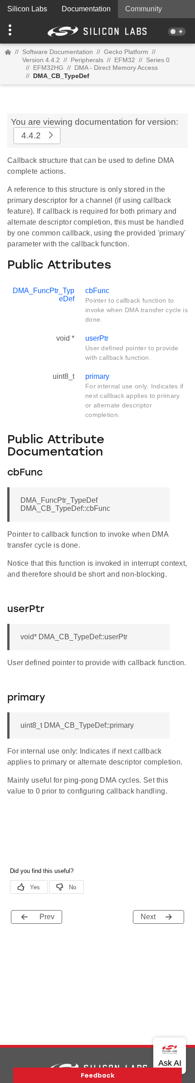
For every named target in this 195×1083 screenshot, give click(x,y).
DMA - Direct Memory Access (116, 67)
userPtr (96, 338)
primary (97, 376)
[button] (14, 31)
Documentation (86, 9)
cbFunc (97, 290)
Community (143, 9)
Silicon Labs (27, 9)
